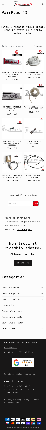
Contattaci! (10, 348)
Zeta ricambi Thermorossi (19, 427)
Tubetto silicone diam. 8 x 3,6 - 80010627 (34, 108)
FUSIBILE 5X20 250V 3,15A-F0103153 (34, 142)
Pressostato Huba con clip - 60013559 (34, 74)
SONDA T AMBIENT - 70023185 (34, 176)
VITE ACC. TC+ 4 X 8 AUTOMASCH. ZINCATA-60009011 (12, 143)
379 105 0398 (26, 352)
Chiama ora (23, 263)
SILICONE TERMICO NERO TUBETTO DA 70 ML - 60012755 (12, 74)
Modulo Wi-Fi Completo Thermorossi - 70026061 (12, 176)
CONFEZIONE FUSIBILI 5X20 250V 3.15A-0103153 (12, 109)
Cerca (36, 203)
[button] (2, 3)
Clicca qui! (24, 229)
